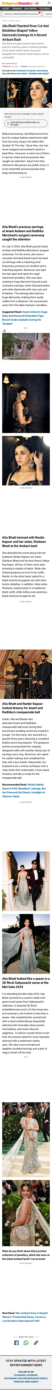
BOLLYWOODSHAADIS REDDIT (14, 74)
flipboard (20, 1375)
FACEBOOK (31, 71)
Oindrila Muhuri (11, 63)
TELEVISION (44, 8)
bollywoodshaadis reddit (32, 1378)
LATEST (5, 8)
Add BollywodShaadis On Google (21, 14)
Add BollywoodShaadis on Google (25, 123)
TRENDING (17, 8)
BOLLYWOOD (31, 8)
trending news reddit (26, 1381)
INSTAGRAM (42, 71)
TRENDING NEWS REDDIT (38, 74)
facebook (32, 1375)
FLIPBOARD (20, 71)
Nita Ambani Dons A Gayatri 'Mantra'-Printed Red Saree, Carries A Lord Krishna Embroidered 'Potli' (25, 1317)
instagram (10, 1378)
